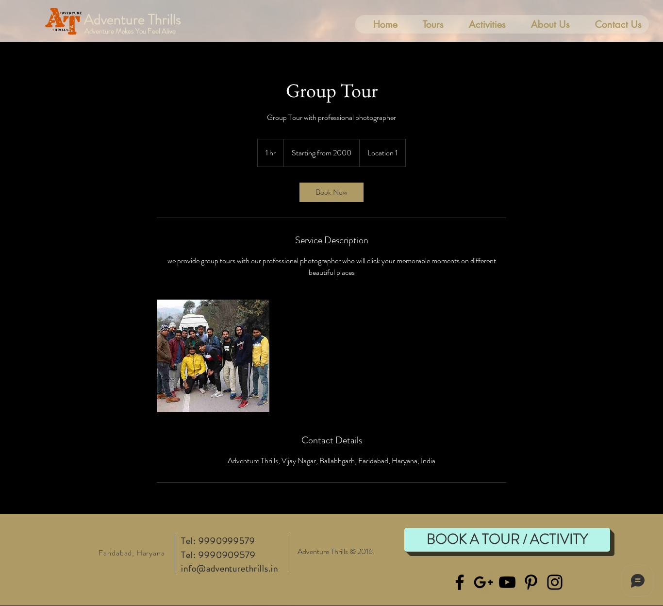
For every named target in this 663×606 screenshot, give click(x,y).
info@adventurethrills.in (229, 568)
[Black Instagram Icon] (555, 582)
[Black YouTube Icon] (507, 582)
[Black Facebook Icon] (459, 582)
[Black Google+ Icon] (483, 582)
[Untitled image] (213, 356)
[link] (331, 192)
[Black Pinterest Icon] (531, 582)
